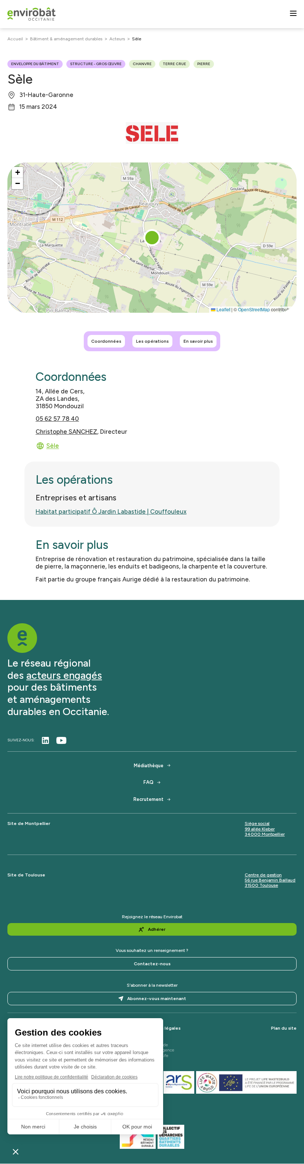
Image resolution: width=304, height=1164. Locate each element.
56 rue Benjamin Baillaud (270, 880)
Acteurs (117, 38)
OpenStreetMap (254, 309)
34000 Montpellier (265, 834)
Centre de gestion (263, 875)
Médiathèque (148, 765)
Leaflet (222, 309)
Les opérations (152, 341)
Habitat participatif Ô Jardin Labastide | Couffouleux (111, 511)
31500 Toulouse (261, 885)
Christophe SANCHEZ (66, 431)
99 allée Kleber (260, 829)
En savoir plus (198, 341)
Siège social (257, 823)
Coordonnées (106, 341)
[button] (152, 237)
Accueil (15, 38)
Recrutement (148, 799)
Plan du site (284, 1028)
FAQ (148, 782)
